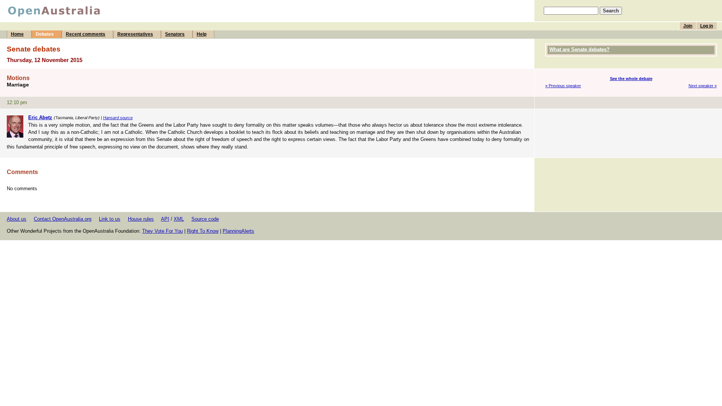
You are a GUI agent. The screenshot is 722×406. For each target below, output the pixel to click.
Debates (45, 34)
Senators (175, 34)
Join (687, 26)
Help (201, 34)
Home (17, 34)
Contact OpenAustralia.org (62, 219)
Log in (706, 26)
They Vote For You (162, 231)
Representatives (135, 34)
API (165, 219)
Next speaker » (703, 85)
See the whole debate (631, 78)
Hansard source (118, 117)
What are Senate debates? (579, 49)
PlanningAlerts (238, 231)
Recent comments (85, 34)
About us (16, 219)
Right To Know (202, 231)
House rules (141, 219)
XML (179, 219)
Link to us (109, 219)
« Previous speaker (563, 85)
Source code (205, 219)
